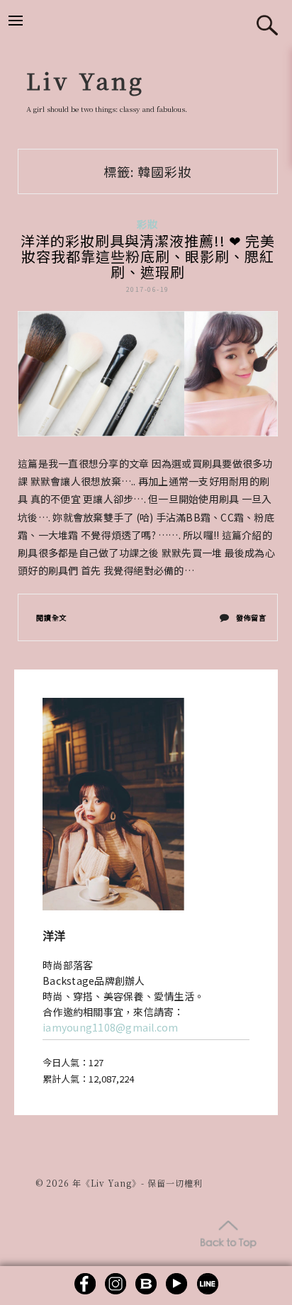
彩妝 (148, 224)
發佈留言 (250, 620)
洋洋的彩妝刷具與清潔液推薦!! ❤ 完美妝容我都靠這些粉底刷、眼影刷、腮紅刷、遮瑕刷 (148, 256)
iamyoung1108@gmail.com (111, 1027)
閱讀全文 (51, 617)
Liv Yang (85, 80)
